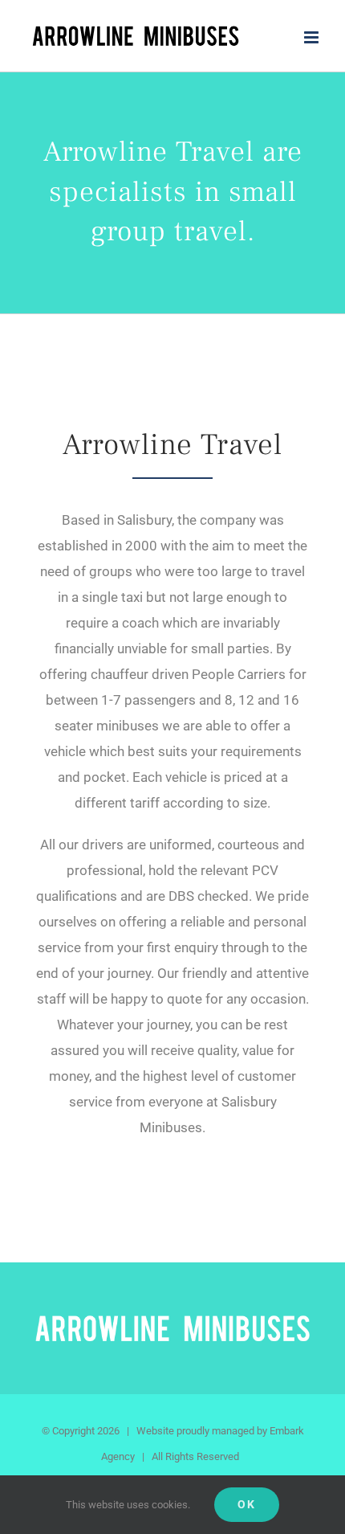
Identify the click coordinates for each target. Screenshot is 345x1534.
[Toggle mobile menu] (312, 37)
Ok (246, 1504)
